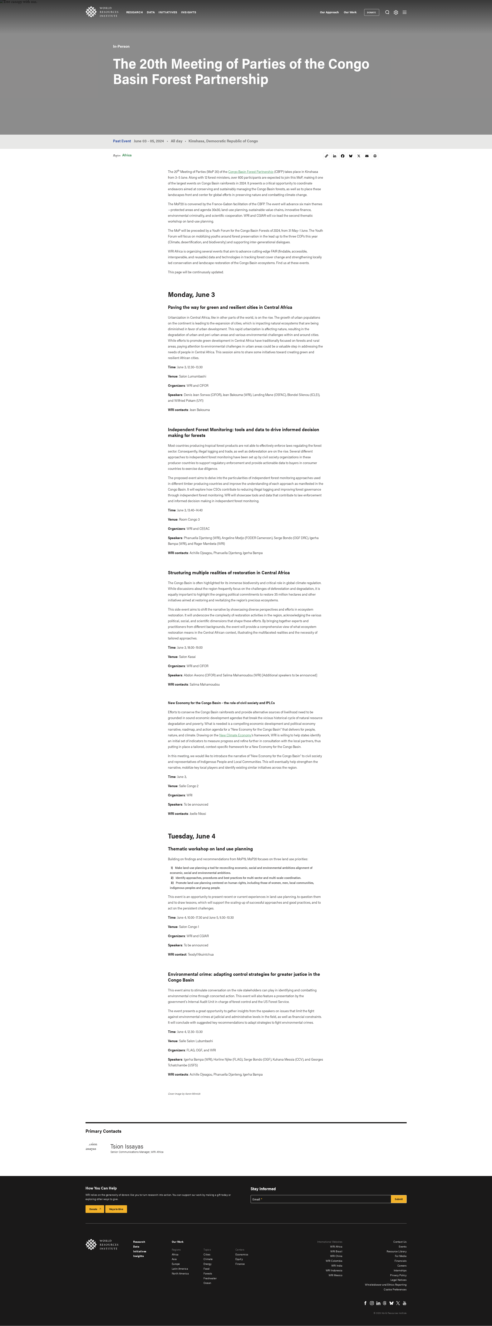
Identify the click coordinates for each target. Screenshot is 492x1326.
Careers (402, 1265)
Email (256, 1199)
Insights (188, 12)
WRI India (336, 1265)
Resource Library (396, 1251)
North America (180, 1273)
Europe (176, 1264)
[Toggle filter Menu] (396, 12)
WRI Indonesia (334, 1270)
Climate (208, 1259)
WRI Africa (336, 1246)
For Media (401, 1256)
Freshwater (210, 1278)
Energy (207, 1264)
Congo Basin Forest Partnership (250, 171)
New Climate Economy (235, 735)
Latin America (180, 1268)
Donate (371, 12)
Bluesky (391, 1303)
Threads (385, 1303)
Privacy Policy (398, 1275)
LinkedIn (378, 1303)
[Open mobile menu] (404, 12)
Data (151, 12)
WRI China (336, 1256)
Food (206, 1268)
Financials (400, 1261)
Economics (241, 1254)
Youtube (404, 1303)
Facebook (365, 1303)
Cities (207, 1254)
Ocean (207, 1283)
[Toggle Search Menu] (387, 12)
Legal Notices (399, 1280)
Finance (240, 1264)
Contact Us (399, 1241)
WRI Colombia (334, 1261)
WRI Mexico (335, 1275)
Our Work (350, 12)
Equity (239, 1259)
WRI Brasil (336, 1251)
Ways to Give (116, 1209)
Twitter (398, 1303)
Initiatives (168, 12)
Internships (400, 1270)
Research (134, 12)
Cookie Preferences (395, 1289)
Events (402, 1246)
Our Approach (329, 12)
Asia (174, 1259)
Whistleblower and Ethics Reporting (385, 1284)
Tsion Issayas (127, 1146)
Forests (208, 1273)
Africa (127, 155)
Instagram (372, 1303)
